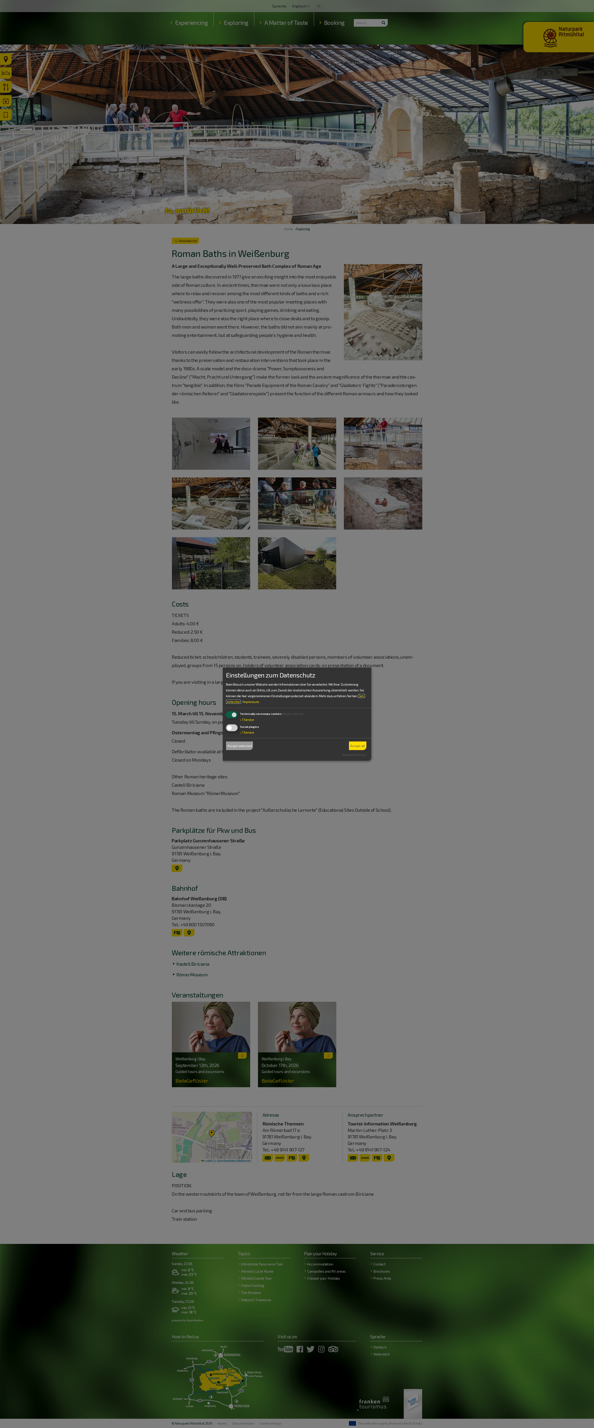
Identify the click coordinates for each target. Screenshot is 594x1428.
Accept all (357, 746)
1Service (247, 720)
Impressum (251, 702)
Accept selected (239, 746)
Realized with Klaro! (354, 754)
